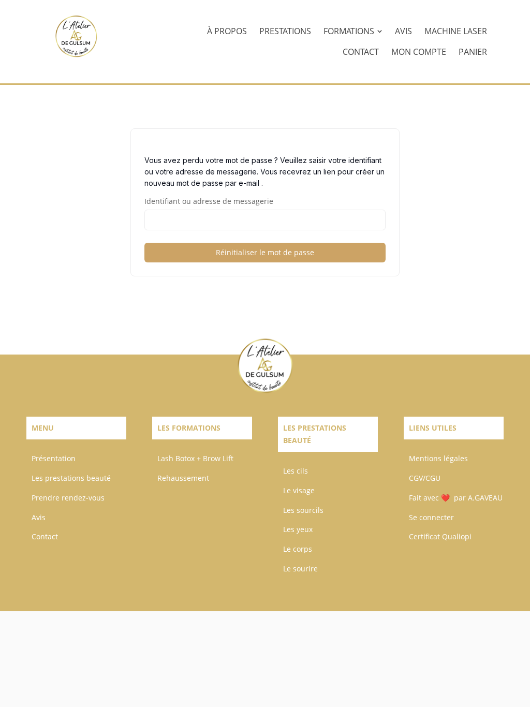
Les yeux (298, 529)
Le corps (297, 549)
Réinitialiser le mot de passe (265, 252)
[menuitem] (227, 31)
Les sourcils (303, 510)
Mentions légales (438, 458)
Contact (45, 536)
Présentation (54, 458)
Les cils (295, 471)
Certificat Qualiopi (440, 536)
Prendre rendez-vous (68, 498)
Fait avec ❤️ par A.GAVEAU (456, 498)
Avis (39, 517)
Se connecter (431, 517)
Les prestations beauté (71, 478)
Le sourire (300, 568)
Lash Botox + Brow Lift (195, 458)
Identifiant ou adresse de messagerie (208, 201)
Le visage (299, 490)
